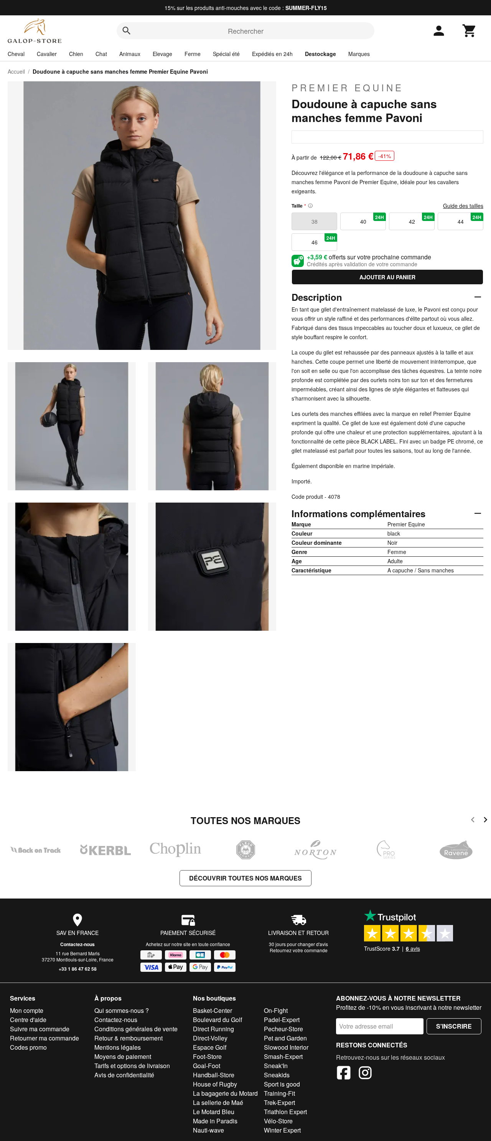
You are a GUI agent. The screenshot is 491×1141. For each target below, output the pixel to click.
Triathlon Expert (285, 1111)
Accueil (16, 71)
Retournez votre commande (299, 950)
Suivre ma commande (39, 1028)
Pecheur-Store (283, 1028)
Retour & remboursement (128, 1038)
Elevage (162, 54)
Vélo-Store (278, 1120)
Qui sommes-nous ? (121, 1010)
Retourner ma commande (44, 1038)
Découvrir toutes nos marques (245, 878)
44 (470, 219)
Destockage (320, 54)
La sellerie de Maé (218, 1102)
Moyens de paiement (122, 1056)
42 (421, 219)
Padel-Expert (282, 1019)
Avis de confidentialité (124, 1074)
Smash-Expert (283, 1056)
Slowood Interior (286, 1047)
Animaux (129, 54)
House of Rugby (215, 1084)
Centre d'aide (28, 1019)
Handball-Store (213, 1074)
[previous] (472, 821)
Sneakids (277, 1074)
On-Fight (276, 1010)
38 (314, 221)
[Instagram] (365, 1074)
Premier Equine (348, 87)
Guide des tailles (463, 205)
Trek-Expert (279, 1102)
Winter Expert (282, 1130)
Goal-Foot (206, 1065)
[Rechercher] (126, 30)
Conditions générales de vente (136, 1028)
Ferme (193, 54)
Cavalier (47, 54)
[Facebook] (343, 1074)
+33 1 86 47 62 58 (78, 968)
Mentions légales (117, 1047)
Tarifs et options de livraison (132, 1065)
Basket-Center (212, 1010)
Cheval (16, 54)
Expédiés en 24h (272, 54)
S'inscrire (454, 1026)
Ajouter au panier (387, 277)
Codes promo (28, 1047)
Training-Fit (279, 1093)
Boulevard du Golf (217, 1019)
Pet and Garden (285, 1038)
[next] (485, 821)
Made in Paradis (215, 1120)
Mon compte (26, 1010)
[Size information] (310, 205)
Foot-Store (207, 1056)
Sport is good (282, 1084)
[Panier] (469, 30)
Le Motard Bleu (213, 1111)
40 (372, 219)
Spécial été (226, 54)
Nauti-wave (208, 1130)
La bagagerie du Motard (225, 1093)
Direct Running (213, 1028)
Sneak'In (276, 1065)
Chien (76, 54)
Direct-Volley (210, 1038)
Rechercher (246, 31)
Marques (359, 54)
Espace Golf (209, 1047)
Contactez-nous (77, 944)
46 (323, 240)
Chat (101, 54)
